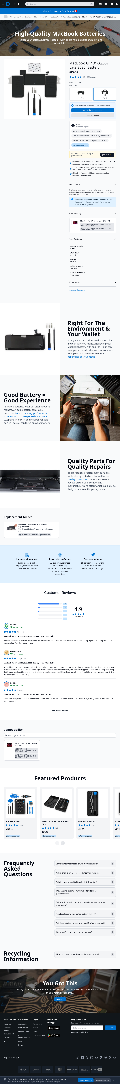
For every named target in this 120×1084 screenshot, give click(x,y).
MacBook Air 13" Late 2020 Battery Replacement (32, 525)
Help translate (9, 1057)
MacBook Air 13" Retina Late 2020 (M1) (65, 17)
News (20, 1045)
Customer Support (7, 1029)
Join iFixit (107, 155)
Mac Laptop (14, 17)
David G (13, 683)
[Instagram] (91, 1057)
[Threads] (110, 1057)
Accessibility (37, 1024)
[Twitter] (87, 1057)
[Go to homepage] (13, 4)
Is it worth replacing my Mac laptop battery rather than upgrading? (80, 903)
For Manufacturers (24, 1036)
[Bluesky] (105, 1057)
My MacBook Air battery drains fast (86, 131)
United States (84, 1080)
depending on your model (82, 356)
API (5, 1041)
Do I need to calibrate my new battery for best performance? (76, 892)
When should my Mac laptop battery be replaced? (78, 873)
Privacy (35, 1028)
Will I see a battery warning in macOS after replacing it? (80, 923)
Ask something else (80, 145)
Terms (35, 1031)
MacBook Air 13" (40, 17)
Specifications (75, 239)
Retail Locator (23, 1031)
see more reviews (60, 710)
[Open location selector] (106, 4)
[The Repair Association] (114, 1057)
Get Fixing (60, 999)
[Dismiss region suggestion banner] (113, 1080)
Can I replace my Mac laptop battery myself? (76, 914)
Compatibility (75, 213)
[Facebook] (82, 1057)
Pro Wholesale (23, 1028)
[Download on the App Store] (53, 1028)
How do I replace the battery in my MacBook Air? (92, 136)
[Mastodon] (101, 1057)
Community (22, 1024)
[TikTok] (77, 1057)
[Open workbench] (100, 4)
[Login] (117, 4)
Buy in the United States (92, 110)
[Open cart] (111, 4)
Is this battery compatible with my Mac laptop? (77, 863)
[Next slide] (63, 843)
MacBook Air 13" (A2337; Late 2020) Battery (99, 17)
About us (7, 1024)
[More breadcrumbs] (6, 16)
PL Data (13, 625)
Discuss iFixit (9, 1034)
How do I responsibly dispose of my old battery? (77, 954)
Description (74, 184)
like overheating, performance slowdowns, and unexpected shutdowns (25, 415)
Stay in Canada (93, 115)
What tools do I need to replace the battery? (90, 140)
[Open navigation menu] (2, 4)
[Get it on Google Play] (53, 1035)
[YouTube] (96, 1057)
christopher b (15, 651)
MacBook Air (27, 17)
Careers (7, 1037)
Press (20, 1041)
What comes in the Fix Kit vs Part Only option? (76, 882)
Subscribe (110, 1028)
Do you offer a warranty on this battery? (74, 932)
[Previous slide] (57, 843)
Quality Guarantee (77, 479)
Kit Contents (74, 282)
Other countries (102, 1080)
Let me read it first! (80, 1032)
